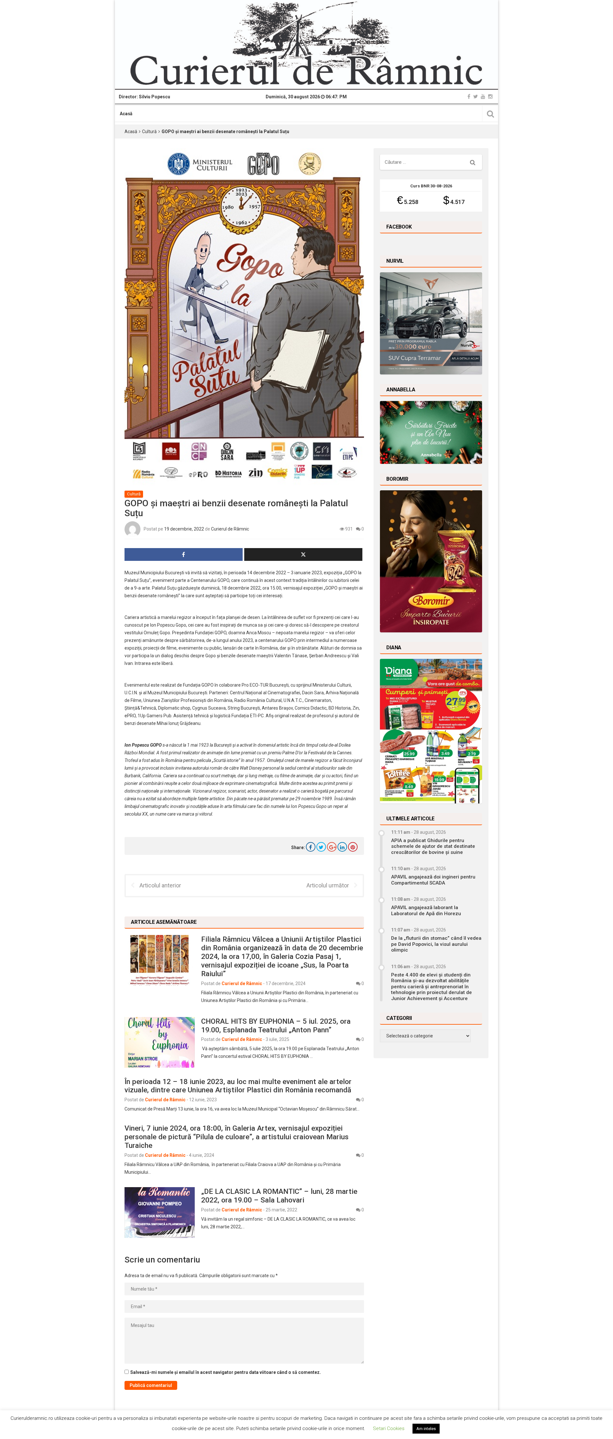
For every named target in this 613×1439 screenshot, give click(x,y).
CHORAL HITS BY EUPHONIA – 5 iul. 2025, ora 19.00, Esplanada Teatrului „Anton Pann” (276, 1025)
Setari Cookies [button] (389, 1428)
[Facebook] (468, 97)
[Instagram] (490, 97)
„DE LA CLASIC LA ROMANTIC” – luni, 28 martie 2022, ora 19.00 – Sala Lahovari (279, 1195)
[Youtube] (483, 97)
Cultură (149, 131)
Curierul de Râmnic (230, 528)
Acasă (126, 113)
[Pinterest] (353, 847)
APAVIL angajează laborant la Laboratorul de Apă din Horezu (426, 910)
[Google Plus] (332, 847)
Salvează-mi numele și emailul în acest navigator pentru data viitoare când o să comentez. (225, 1372)
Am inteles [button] (426, 1428)
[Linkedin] (342, 847)
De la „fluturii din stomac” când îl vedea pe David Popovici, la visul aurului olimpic (436, 944)
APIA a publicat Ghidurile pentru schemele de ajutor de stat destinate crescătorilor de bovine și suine (433, 846)
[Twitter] (475, 97)
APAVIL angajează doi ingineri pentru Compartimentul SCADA (433, 879)
